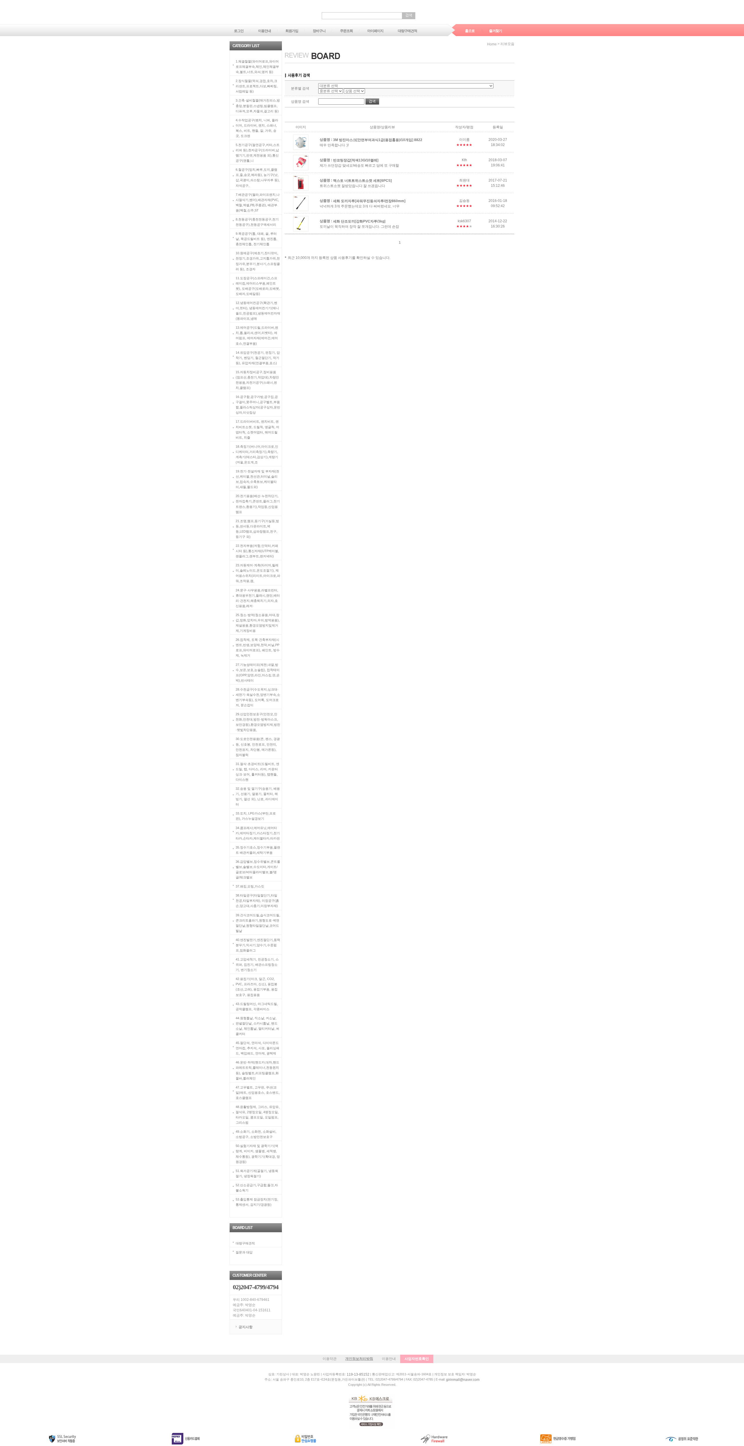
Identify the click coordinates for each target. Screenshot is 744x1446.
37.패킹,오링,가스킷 (250, 886)
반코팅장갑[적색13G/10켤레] (355, 160)
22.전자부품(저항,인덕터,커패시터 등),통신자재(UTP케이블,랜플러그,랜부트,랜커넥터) (257, 551)
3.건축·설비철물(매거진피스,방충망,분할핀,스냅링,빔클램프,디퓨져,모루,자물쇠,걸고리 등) (258, 106)
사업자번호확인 (417, 1359)
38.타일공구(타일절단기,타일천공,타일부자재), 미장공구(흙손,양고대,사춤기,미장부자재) (257, 901)
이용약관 (330, 1359)
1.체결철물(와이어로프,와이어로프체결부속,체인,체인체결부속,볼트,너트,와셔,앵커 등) (257, 67)
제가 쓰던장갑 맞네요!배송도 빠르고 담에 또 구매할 (359, 165)
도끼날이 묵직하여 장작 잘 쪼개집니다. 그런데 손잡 (359, 227)
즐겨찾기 (495, 31)
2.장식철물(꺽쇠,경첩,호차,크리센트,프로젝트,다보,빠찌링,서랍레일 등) (257, 86)
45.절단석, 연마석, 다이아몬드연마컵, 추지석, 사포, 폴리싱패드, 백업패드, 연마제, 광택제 (257, 1048)
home (492, 44)
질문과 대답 (244, 1252)
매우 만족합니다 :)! (334, 145)
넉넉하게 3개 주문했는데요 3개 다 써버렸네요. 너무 (360, 206)
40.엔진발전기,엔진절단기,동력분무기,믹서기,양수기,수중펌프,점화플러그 (258, 945)
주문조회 (346, 31)
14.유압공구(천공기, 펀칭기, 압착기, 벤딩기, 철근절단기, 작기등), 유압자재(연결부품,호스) (258, 357)
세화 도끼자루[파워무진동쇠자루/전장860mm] (369, 201)
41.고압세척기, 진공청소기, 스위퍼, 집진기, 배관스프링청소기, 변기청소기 (257, 965)
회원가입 (291, 31)
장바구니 (319, 31)
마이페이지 (375, 31)
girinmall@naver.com (463, 1380)
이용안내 (264, 31)
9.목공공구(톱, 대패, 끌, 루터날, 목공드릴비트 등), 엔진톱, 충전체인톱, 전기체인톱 (256, 239)
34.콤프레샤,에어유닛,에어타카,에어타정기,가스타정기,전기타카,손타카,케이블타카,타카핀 (258, 833)
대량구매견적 (407, 31)
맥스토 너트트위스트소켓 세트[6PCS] (362, 180)
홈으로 (470, 31)
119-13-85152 (358, 1374)
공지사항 (246, 1327)
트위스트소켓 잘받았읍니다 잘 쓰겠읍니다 (352, 186)
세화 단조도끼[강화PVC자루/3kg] (359, 221)
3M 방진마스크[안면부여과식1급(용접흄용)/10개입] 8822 (377, 140)
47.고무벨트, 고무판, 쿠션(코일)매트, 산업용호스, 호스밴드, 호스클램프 (258, 1092)
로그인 (239, 31)
